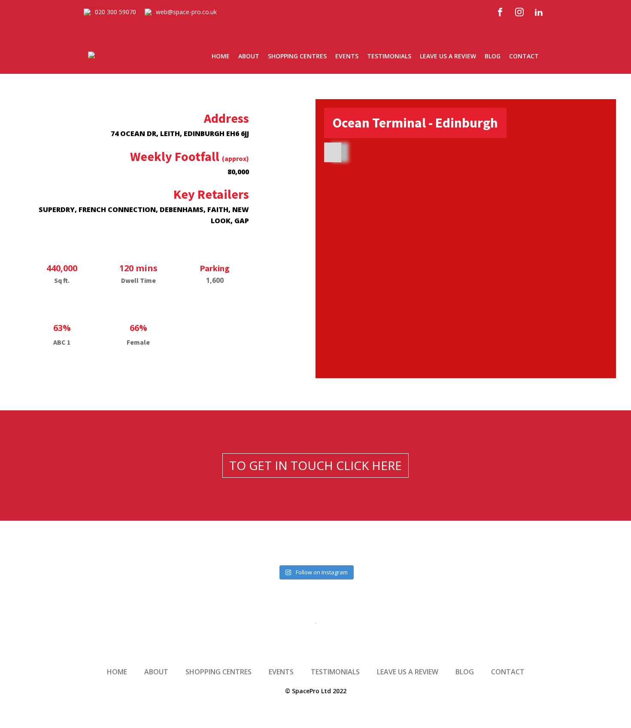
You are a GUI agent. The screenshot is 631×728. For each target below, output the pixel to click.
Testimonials (389, 56)
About (248, 56)
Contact (524, 56)
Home (221, 56)
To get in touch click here (315, 465)
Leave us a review (448, 56)
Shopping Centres (297, 56)
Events (346, 56)
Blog (493, 56)
